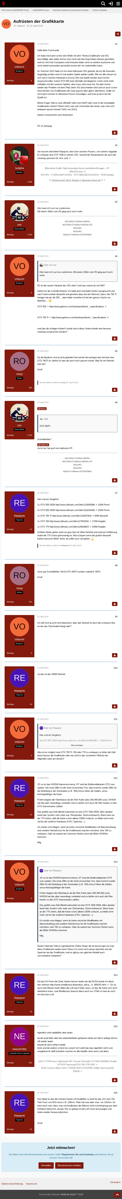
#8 (116, 565)
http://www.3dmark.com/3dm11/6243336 (75, 510)
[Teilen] (118, 34)
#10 (115, 668)
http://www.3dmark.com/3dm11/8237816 (71, 515)
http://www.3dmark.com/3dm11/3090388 (75, 504)
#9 (116, 616)
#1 (116, 44)
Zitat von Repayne (53, 728)
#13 (115, 862)
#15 (115, 1026)
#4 (116, 256)
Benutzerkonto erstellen (69, 1165)
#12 (115, 778)
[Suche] (103, 4)
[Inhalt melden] (114, 133)
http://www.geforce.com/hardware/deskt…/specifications (76, 306)
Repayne (65, 545)
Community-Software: (61, 1194)
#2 (116, 145)
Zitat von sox (50, 265)
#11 (115, 719)
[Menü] (118, 4)
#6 (116, 402)
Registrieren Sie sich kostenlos (78, 1154)
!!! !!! (76, 180)
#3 (116, 202)
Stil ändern (115, 1182)
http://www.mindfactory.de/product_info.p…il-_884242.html (78, 984)
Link (66, 158)
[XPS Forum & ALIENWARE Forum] (4, 4)
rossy (63, 383)
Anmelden (46, 1165)
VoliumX (21, 26)
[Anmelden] (111, 3)
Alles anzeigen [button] (77, 745)
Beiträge (10, 81)
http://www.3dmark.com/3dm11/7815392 (69, 521)
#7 (116, 493)
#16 (115, 1092)
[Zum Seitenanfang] (117, 1195)
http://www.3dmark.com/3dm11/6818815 (69, 526)
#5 (116, 351)
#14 (115, 975)
